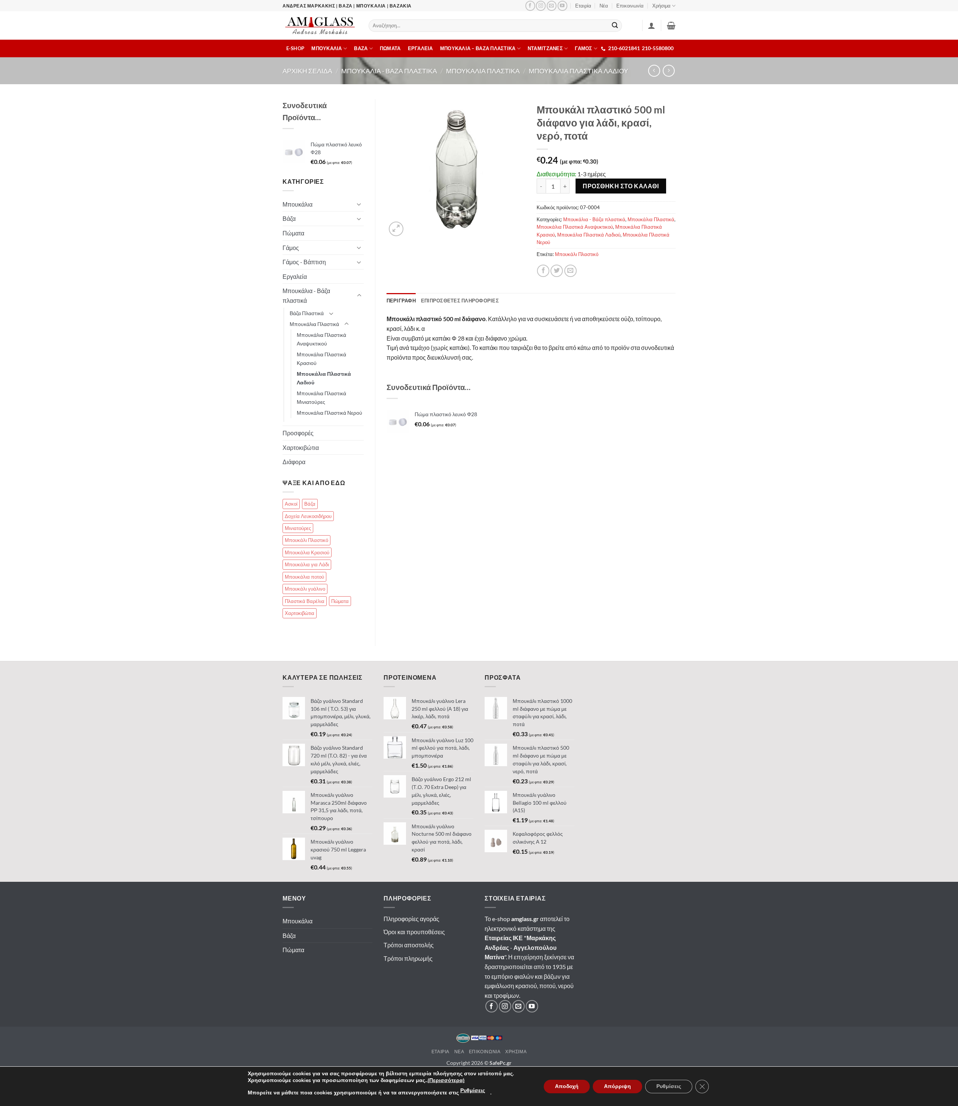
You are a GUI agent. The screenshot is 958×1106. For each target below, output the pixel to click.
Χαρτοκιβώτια (301, 447)
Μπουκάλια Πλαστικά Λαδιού (588, 235)
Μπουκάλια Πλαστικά (651, 219)
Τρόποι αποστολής (409, 944)
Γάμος (291, 247)
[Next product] (654, 70)
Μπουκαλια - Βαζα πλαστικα (389, 71)
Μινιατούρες (298, 528)
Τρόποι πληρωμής (408, 958)
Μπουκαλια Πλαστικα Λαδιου (578, 71)
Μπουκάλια (297, 204)
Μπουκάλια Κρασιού (307, 552)
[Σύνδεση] (651, 25)
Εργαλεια (420, 48)
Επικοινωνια (485, 1051)
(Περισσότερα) (446, 1080)
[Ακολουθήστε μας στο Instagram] (541, 6)
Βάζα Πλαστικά (307, 313)
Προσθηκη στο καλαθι (621, 186)
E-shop (295, 48)
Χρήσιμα (661, 6)
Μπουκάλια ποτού (304, 577)
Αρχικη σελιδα (307, 71)
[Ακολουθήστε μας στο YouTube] (562, 6)
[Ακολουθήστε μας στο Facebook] (530, 6)
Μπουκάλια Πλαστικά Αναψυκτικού (575, 227)
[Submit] (615, 25)
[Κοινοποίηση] (543, 271)
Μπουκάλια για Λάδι (307, 564)
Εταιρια (440, 1051)
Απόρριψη (617, 1086)
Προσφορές (298, 432)
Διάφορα (294, 461)
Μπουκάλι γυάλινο (305, 589)
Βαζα (360, 48)
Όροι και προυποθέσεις (414, 931)
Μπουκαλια (326, 48)
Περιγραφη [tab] (401, 301)
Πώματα (293, 233)
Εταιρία (583, 6)
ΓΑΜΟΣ (583, 48)
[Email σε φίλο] (570, 271)
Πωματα (390, 48)
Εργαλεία (295, 276)
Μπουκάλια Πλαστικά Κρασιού (321, 358)
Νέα (603, 6)
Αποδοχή (567, 1086)
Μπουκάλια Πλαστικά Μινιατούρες (321, 397)
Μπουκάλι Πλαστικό (576, 254)
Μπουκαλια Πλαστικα (483, 71)
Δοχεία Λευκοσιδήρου (308, 516)
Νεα (459, 1051)
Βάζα (289, 218)
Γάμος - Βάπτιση (304, 261)
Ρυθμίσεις (472, 1090)
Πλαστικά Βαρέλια (304, 601)
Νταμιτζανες (545, 48)
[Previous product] (668, 70)
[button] (671, 25)
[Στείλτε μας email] (551, 6)
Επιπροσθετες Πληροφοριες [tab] (460, 301)
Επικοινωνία (630, 6)
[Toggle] (359, 203)
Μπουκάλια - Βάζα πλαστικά (594, 219)
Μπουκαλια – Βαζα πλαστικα (477, 48)
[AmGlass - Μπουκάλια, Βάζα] (320, 25)
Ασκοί (291, 504)
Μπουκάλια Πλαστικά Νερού (329, 412)
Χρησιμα (516, 1051)
